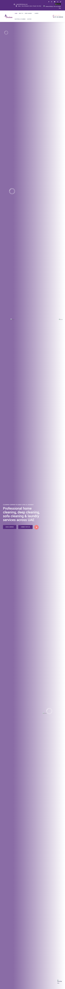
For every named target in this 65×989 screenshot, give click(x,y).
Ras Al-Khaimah (25, 6)
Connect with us (25, 527)
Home (16, 13)
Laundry (36, 13)
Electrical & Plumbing (20, 19)
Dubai (19, 6)
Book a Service (10, 527)
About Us (21, 13)
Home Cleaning (28, 13)
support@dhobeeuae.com (21, 4)
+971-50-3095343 (58, 17)
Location (29, 19)
